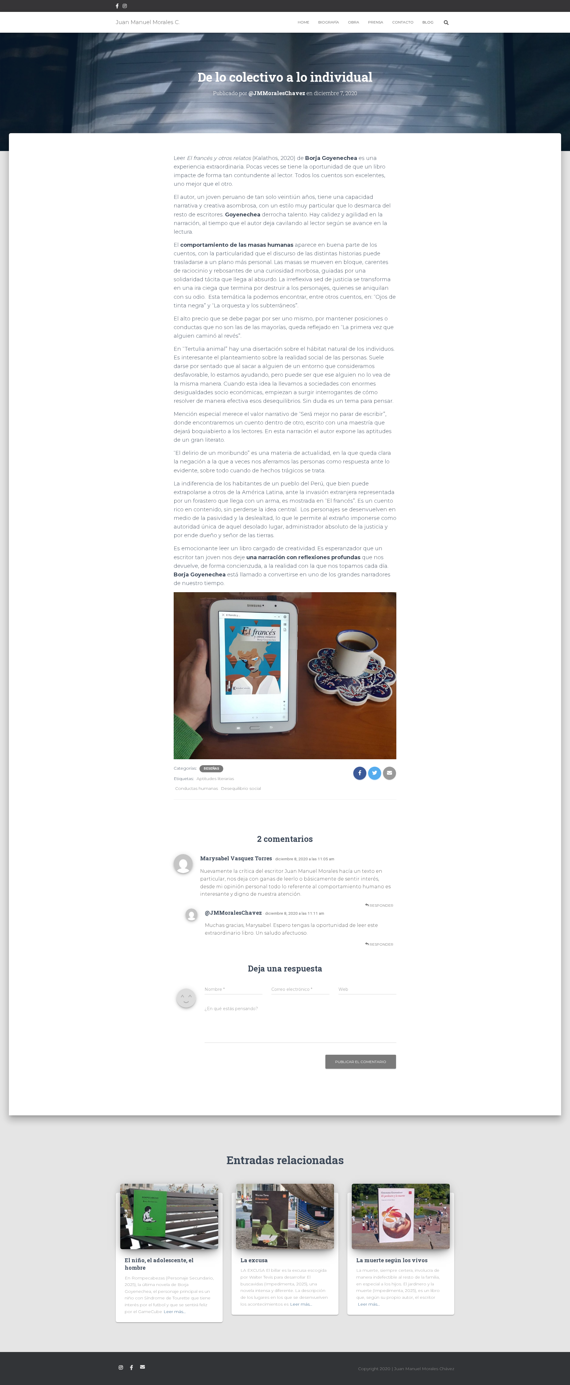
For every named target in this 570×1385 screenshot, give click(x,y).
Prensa (375, 22)
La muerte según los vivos (392, 1260)
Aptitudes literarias (215, 778)
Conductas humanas (196, 788)
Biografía (328, 22)
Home (303, 22)
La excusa (254, 1260)
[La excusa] (285, 1216)
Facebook (117, 7)
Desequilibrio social (241, 788)
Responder (381, 905)
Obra (353, 22)
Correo (142, 1367)
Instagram (125, 7)
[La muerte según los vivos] (401, 1216)
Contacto (403, 22)
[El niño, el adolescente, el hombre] (169, 1216)
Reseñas (211, 769)
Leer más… (175, 1311)
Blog (427, 22)
